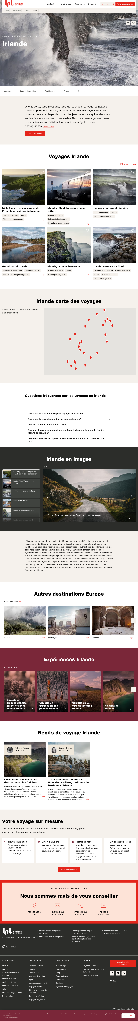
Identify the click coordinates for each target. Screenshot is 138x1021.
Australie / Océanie (10, 986)
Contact (59, 983)
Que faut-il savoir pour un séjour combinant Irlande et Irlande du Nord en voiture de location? (66, 431)
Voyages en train (36, 966)
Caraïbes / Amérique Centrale (10, 974)
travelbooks (61, 969)
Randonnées (34, 973)
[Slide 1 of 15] (89, 495)
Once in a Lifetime (36, 996)
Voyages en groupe (37, 999)
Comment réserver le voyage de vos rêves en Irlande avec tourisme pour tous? (66, 440)
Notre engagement (90, 975)
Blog (58, 973)
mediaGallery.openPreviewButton (129, 518)
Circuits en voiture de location (38, 991)
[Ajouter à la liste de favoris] (133, 23)
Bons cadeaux (62, 976)
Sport (31, 980)
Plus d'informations (11, 1017)
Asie (4, 989)
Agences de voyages (64, 986)
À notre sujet (61, 966)
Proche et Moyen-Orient (12, 992)
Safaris (32, 969)
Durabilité (92, 4)
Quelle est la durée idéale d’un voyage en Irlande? (54, 419)
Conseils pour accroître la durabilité (93, 970)
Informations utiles (28, 91)
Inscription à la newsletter (123, 963)
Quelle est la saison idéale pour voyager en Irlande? (55, 414)
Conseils (81, 91)
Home (7, 10)
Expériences (66, 4)
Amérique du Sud (9, 979)
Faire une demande (69, 869)
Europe (27, 10)
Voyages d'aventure (37, 976)
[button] (107, 4)
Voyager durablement (38, 983)
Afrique (5, 966)
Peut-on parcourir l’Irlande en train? (47, 425)
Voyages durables (90, 966)
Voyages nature (35, 986)
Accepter (128, 1016)
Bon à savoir (79, 4)
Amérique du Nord (9, 982)
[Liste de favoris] (102, 4)
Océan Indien (7, 996)
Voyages (7, 91)
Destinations (52, 4)
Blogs (66, 91)
